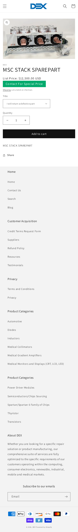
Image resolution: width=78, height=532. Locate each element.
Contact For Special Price (24, 84)
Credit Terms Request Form (24, 231)
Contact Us (14, 190)
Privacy (12, 297)
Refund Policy (16, 248)
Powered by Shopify (44, 527)
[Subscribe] (66, 496)
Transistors (14, 421)
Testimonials (15, 265)
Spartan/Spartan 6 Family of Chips (29, 404)
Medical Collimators (20, 347)
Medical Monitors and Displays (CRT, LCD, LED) (36, 363)
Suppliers (13, 239)
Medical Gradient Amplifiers (24, 355)
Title (5, 96)
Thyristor (13, 413)
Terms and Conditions (21, 289)
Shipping (7, 90)
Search (12, 198)
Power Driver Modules (21, 387)
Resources (14, 256)
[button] (5, 6)
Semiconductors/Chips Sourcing (27, 396)
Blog (10, 207)
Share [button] (10, 155)
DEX (34, 527)
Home (11, 181)
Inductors (14, 338)
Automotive (15, 321)
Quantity (7, 112)
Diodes (12, 330)
